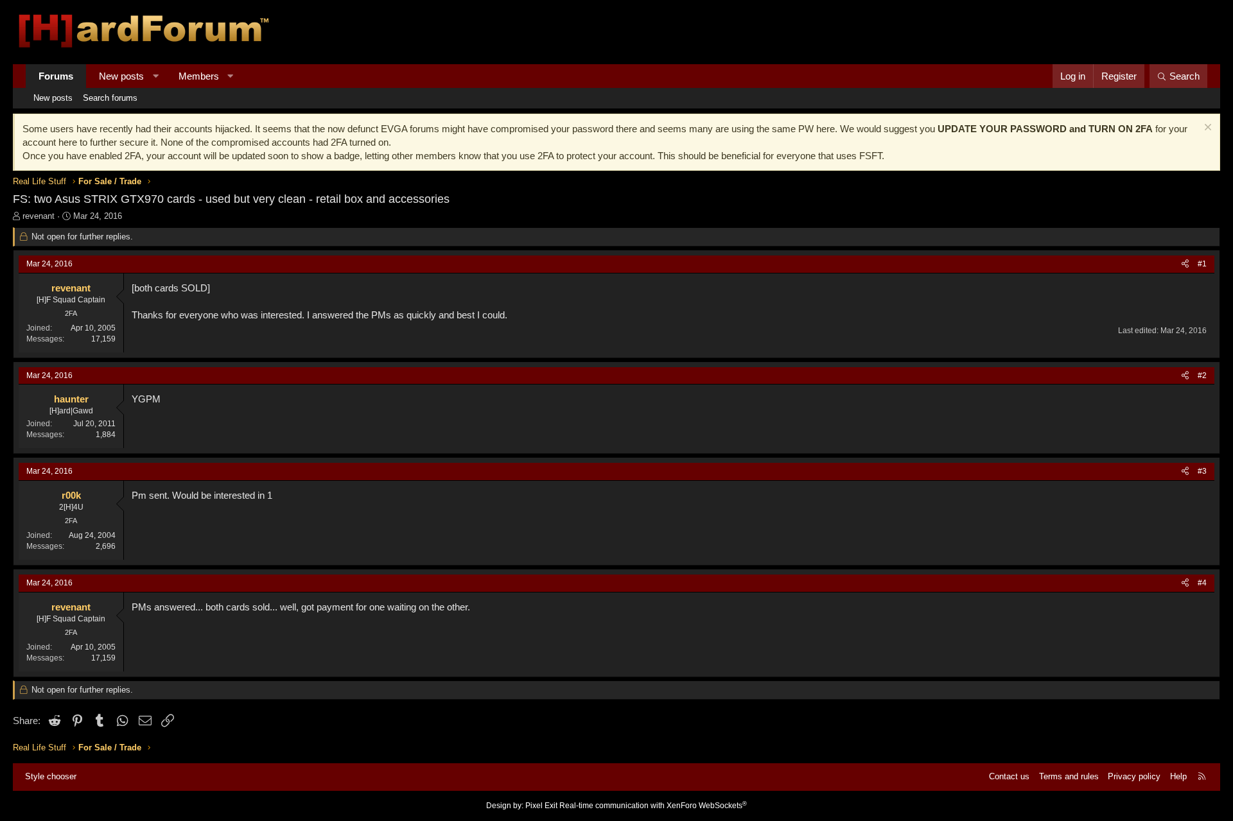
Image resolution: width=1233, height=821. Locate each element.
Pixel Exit (541, 805)
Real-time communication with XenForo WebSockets (653, 805)
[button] (156, 76)
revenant (38, 216)
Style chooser (50, 776)
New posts (121, 76)
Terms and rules (1069, 776)
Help (1178, 776)
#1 (1202, 263)
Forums (56, 76)
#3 (1202, 471)
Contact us (1009, 776)
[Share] (1185, 264)
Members (199, 76)
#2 (1202, 375)
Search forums (110, 98)
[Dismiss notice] (1206, 128)
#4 (1202, 582)
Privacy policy (1134, 776)
